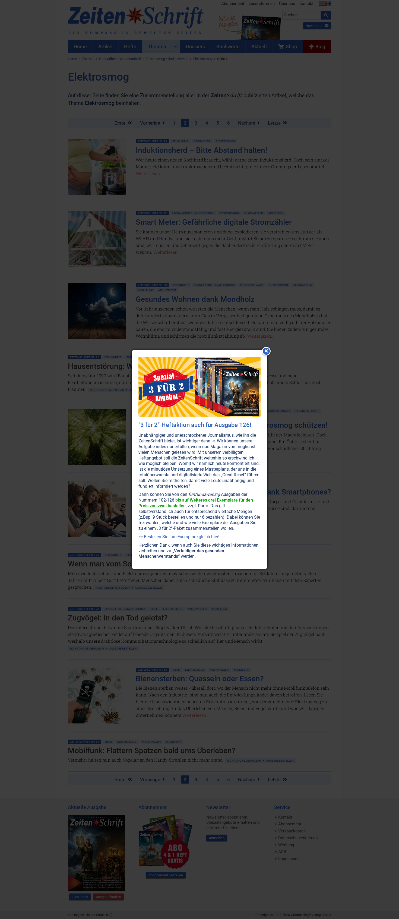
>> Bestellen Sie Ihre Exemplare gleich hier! (178, 536)
